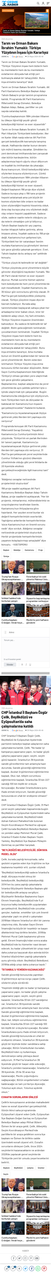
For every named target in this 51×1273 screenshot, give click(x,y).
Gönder (10, 664)
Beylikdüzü (18, 1168)
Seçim (5, 1174)
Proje (40, 550)
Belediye (17, 550)
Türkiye (6, 556)
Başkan (6, 550)
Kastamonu (29, 550)
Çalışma (30, 1168)
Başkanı (6, 1168)
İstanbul (41, 1168)
